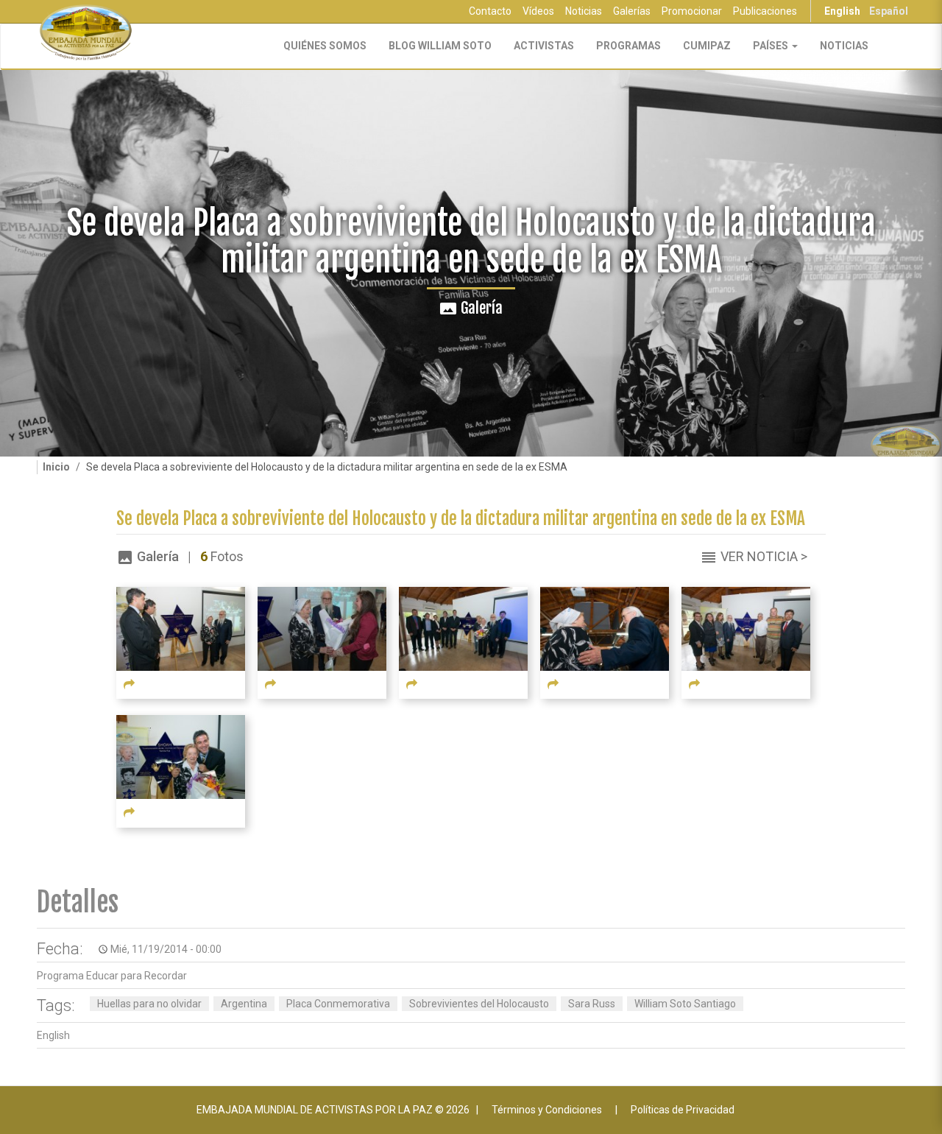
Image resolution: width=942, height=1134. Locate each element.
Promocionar (692, 11)
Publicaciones (765, 11)
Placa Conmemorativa (338, 1004)
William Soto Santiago (685, 1004)
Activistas (544, 46)
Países (771, 46)
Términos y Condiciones (547, 1110)
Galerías (632, 11)
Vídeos (538, 11)
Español (888, 11)
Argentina (244, 1004)
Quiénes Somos (324, 46)
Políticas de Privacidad (682, 1110)
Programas (628, 46)
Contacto (490, 11)
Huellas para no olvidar (149, 1004)
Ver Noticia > (763, 556)
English (842, 11)
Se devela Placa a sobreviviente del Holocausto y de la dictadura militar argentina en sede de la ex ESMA (460, 518)
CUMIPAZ (707, 46)
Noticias (583, 11)
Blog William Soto (440, 46)
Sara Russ (591, 1004)
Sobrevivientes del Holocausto (479, 1004)
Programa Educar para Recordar (112, 976)
